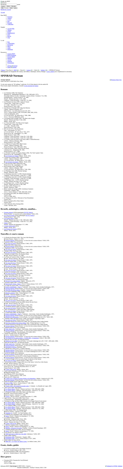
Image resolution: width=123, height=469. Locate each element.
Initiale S (43, 70)
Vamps (6, 223)
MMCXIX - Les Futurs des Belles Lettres (16, 441)
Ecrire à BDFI (50, 71)
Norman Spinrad (8, 212)
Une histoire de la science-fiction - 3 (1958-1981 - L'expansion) (22, 338)
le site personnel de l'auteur (31, 86)
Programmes (10, 63)
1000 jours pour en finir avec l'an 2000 (15, 434)
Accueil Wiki (10, 28)
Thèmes (9, 30)
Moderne (9, 58)
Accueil (3, 12)
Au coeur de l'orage (9, 215)
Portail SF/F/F (11, 33)
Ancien (9, 60)
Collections (10, 24)
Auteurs (9, 18)
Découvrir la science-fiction (12, 281)
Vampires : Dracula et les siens (13, 428)
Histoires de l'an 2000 (11, 341)
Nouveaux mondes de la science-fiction (15, 323)
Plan (8, 42)
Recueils (9, 23)
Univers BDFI (11, 54)
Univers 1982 (9, 383)
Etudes (9, 31)
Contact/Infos (10, 43)
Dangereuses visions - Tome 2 (13, 284)
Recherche (10, 45)
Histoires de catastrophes (12, 317)
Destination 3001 (10, 437)
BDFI (15, 70)
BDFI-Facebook (11, 55)
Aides (8, 48)
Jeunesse (9, 61)
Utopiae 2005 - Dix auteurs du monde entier (17, 386)
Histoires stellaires (10, 293)
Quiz (8, 37)
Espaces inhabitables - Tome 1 (13, 314)
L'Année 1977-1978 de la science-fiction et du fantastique (20, 378)
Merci (8, 46)
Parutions (9, 17)
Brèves (9, 36)
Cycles (9, 20)
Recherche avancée (6, 9)
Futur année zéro (9, 329)
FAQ (8, 34)
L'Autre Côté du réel (9, 226)
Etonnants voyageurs (11, 347)
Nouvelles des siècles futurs (12, 290)
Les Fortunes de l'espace (11, 156)
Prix (8, 21)
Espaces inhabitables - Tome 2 (13, 287)
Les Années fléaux (9, 218)
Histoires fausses (9, 351)
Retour (3, 70)
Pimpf (9, 67)
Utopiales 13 (8, 413)
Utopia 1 (7, 396)
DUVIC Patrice (28, 212)
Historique (10, 49)
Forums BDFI (11, 57)
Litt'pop (9, 66)
